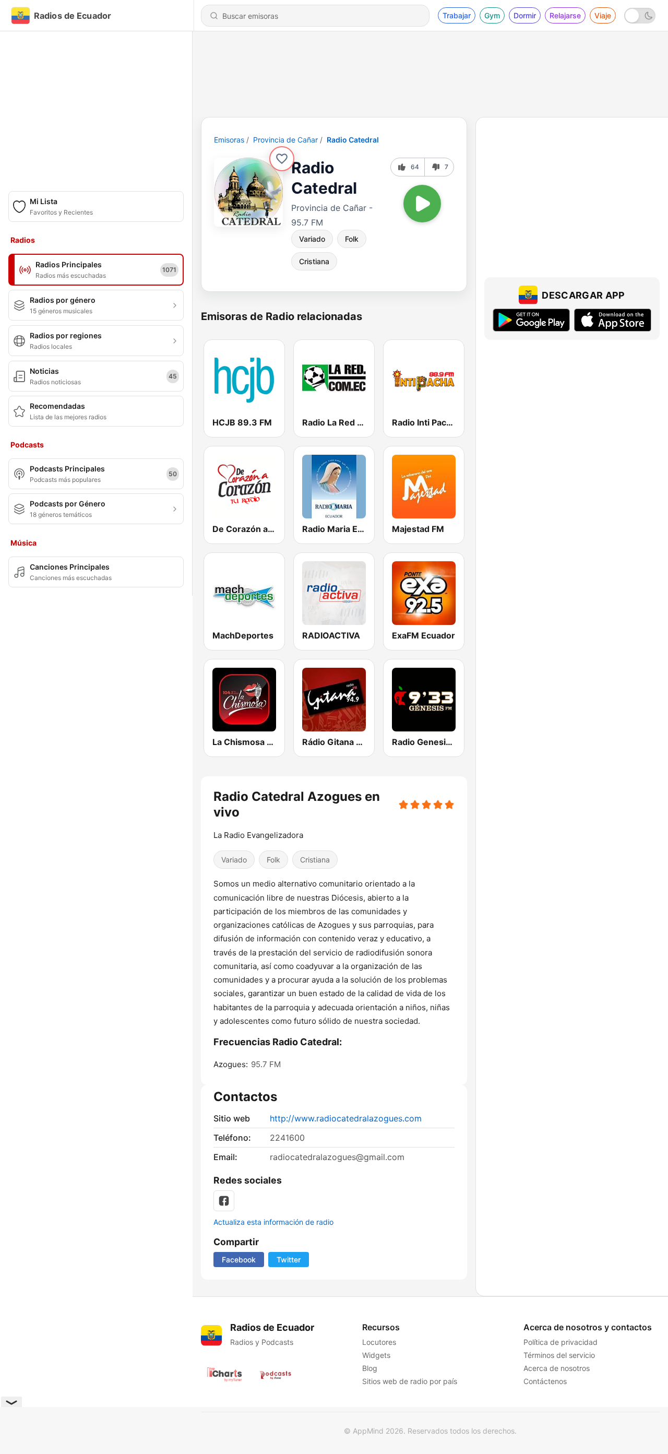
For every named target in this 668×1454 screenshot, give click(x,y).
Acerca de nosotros (556, 1368)
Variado (312, 238)
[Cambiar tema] (639, 15)
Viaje (602, 15)
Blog (369, 1368)
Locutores (379, 1342)
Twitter (289, 1259)
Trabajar (457, 15)
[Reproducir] (422, 203)
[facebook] (223, 1200)
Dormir (525, 15)
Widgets (376, 1355)
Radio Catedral (353, 139)
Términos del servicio (559, 1355)
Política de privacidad (560, 1342)
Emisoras (229, 139)
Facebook (239, 1259)
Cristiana (314, 261)
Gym (492, 15)
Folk (352, 238)
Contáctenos (545, 1381)
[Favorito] (281, 158)
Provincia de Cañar (285, 139)
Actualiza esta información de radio (273, 1221)
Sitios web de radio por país (409, 1381)
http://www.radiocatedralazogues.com (346, 1118)
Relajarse (565, 15)
